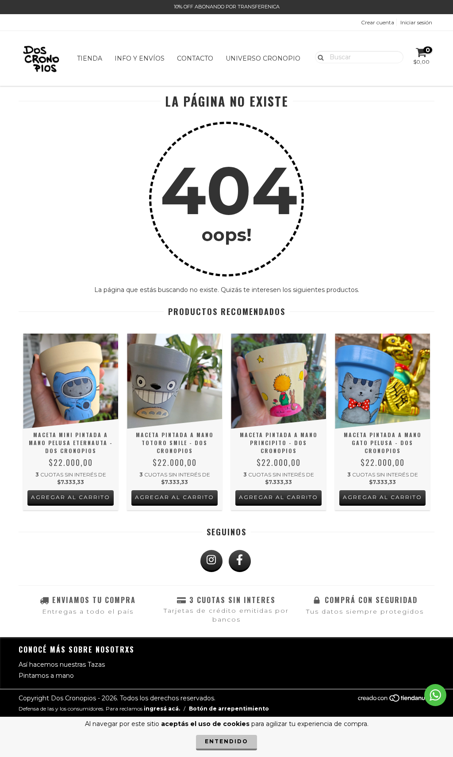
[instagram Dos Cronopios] (211, 561)
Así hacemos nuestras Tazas (62, 665)
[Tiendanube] (395, 700)
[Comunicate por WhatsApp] (435, 695)
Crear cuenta (377, 22)
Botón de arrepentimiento (229, 708)
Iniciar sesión (416, 22)
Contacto (195, 58)
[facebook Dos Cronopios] (240, 561)
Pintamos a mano (46, 676)
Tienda (89, 58)
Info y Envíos (140, 58)
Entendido (226, 741)
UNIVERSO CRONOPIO (263, 58)
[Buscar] (318, 56)
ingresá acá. (162, 708)
